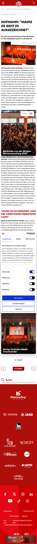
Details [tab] (18, 239)
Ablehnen (18, 309)
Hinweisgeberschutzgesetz (22, 522)
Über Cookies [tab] (30, 239)
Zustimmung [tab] (6, 239)
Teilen (19, 360)
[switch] (32, 277)
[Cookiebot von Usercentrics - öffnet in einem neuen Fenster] (26, 233)
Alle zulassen (18, 298)
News (2, 9)
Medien (24, 516)
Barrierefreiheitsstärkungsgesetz (18, 525)
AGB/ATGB (15, 516)
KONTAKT (5, 522)
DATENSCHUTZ (28, 511)
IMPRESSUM (7, 511)
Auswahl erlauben (18, 303)
